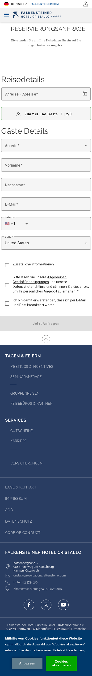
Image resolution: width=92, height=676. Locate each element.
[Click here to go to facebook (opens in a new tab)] (29, 605)
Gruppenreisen (25, 393)
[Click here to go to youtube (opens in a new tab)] (63, 605)
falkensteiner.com (45, 4)
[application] (46, 653)
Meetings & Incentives (31, 366)
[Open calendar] (85, 94)
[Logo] (46, 15)
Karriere (18, 441)
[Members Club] (85, 4)
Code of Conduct (23, 533)
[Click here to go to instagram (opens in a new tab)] (46, 605)
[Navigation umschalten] (6, 15)
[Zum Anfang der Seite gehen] (46, 339)
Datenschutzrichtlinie (29, 286)
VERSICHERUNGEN (26, 463)
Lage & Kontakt (20, 487)
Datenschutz (18, 521)
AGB (9, 510)
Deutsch (17, 4)
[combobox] (46, 145)
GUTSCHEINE (21, 431)
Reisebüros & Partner (31, 403)
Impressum (16, 498)
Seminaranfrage (26, 377)
